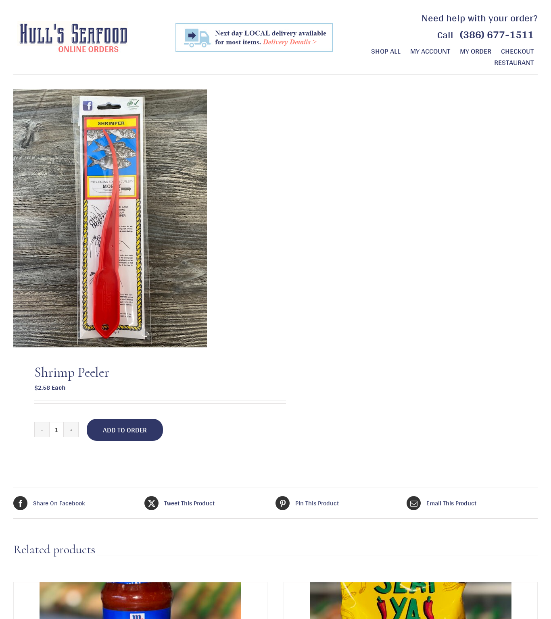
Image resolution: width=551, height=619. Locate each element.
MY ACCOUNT (430, 51)
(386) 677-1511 (497, 34)
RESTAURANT (514, 62)
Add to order (125, 429)
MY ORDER (475, 51)
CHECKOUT (517, 51)
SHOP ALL (386, 51)
